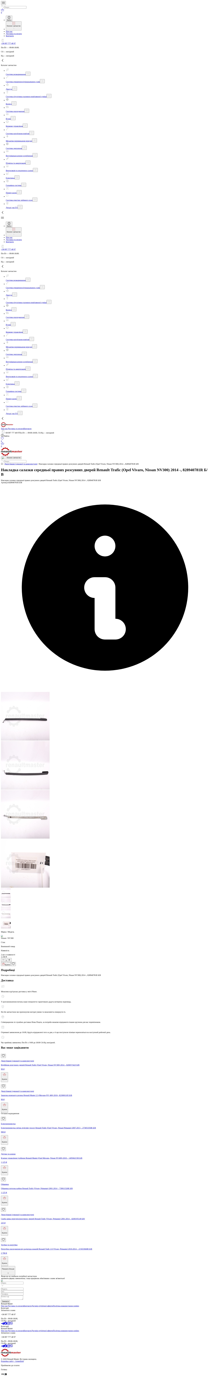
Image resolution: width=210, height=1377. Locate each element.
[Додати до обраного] (13, 964)
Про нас (4, 429)
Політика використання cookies (66, 1306)
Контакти (27, 429)
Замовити (5, 1301)
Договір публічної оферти (42, 1306)
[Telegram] (2, 1324)
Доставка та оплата (16, 429)
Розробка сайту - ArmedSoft (12, 1361)
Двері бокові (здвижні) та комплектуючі (20, 464)
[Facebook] (5, 1324)
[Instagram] (8, 1324)
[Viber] (11, 1324)
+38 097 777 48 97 (8, 43)
